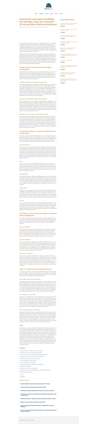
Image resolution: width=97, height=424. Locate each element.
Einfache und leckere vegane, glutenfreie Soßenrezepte (33, 402)
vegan (22, 374)
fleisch (46, 13)
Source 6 (34, 88)
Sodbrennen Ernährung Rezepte (66, 60)
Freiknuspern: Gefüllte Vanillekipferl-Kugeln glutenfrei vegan (34, 354)
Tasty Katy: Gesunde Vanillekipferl (28, 362)
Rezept (36, 13)
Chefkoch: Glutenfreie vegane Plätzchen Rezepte (31, 352)
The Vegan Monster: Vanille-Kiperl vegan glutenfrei (32, 364)
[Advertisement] (38, 35)
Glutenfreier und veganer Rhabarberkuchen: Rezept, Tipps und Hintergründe (37, 390)
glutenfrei (23, 376)
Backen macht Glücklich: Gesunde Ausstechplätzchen (32, 356)
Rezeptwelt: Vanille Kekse (26, 372)
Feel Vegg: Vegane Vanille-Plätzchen (29, 360)
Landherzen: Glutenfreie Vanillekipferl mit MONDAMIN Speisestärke (35, 370)
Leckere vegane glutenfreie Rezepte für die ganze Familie (33, 387)
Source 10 (45, 119)
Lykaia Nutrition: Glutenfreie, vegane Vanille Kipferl (32, 350)
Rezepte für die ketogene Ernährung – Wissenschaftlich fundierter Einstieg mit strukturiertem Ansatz (68, 66)
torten (51, 13)
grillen (56, 13)
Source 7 (30, 126)
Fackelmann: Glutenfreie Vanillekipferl (29, 368)
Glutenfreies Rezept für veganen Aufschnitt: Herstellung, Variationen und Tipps (38, 398)
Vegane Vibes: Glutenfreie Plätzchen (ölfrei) (30, 358)
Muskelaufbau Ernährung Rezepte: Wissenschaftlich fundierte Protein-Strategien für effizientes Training (69, 80)
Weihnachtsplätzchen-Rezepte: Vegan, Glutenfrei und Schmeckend (35, 383)
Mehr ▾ (61, 13)
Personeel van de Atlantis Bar (30, 27)
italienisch (41, 13)
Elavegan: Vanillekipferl (26, 366)
